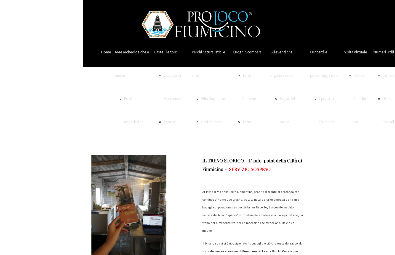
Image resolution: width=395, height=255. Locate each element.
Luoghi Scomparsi (247, 52)
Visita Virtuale (355, 52)
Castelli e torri (165, 52)
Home (106, 52)
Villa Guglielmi (213, 98)
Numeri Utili (383, 52)
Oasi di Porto (211, 121)
